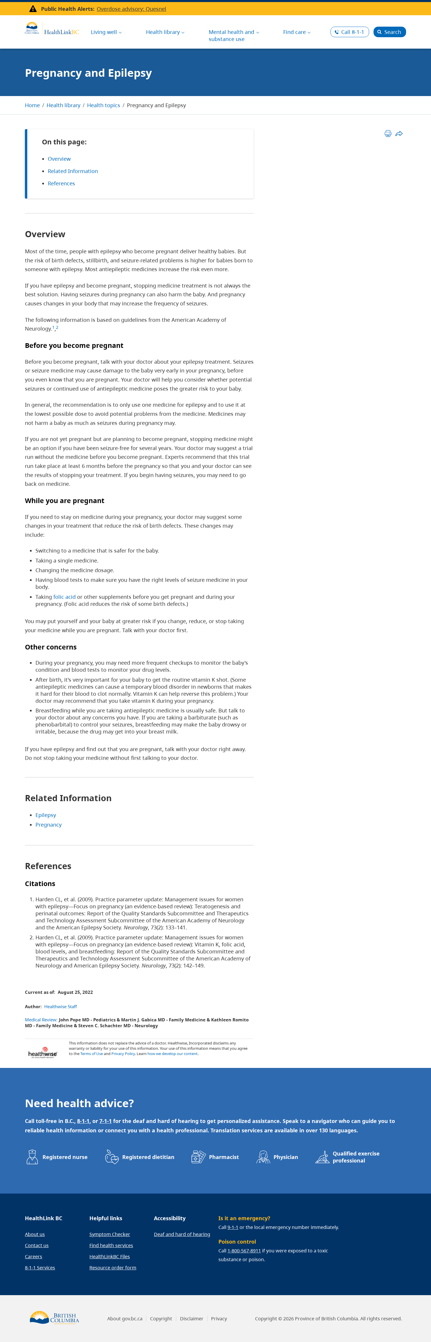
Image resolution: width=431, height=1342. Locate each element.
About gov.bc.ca (124, 1319)
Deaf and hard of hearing (182, 1234)
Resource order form (112, 1267)
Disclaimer (191, 1319)
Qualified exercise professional (356, 1157)
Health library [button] (163, 31)
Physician (286, 1156)
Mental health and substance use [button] (231, 35)
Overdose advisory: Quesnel (131, 8)
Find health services (111, 1245)
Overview (59, 158)
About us (35, 1234)
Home (32, 105)
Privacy (219, 1319)
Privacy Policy (123, 1053)
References (61, 183)
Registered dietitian (148, 1156)
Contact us (37, 1245)
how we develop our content (172, 1053)
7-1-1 (105, 1120)
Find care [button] (294, 31)
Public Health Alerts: (67, 8)
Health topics (103, 105)
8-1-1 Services (40, 1267)
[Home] (52, 27)
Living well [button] (104, 31)
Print (388, 133)
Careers (33, 1256)
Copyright (161, 1319)
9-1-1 (233, 1227)
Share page (399, 133)
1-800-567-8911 (244, 1250)
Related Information (73, 171)
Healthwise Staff (60, 1006)
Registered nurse (65, 1156)
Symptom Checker (109, 1234)
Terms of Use (91, 1053)
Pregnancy (48, 824)
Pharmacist (224, 1156)
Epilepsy (45, 814)
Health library (63, 105)
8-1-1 (352, 31)
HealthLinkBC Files (109, 1256)
